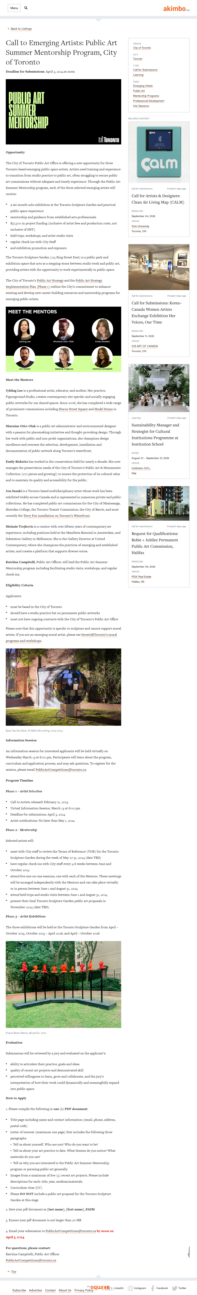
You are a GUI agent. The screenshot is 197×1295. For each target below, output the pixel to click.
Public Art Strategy (50, 280)
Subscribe (19, 1290)
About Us (65, 1290)
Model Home (103, 409)
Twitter (182, 1288)
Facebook (162, 1288)
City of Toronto (142, 47)
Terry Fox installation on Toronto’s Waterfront (56, 515)
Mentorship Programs (146, 96)
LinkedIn (118, 1288)
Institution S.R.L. (141, 468)
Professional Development (148, 101)
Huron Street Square (73, 409)
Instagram (139, 1288)
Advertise (35, 1290)
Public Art (139, 90)
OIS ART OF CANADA (145, 346)
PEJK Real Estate (141, 576)
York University (140, 226)
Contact (50, 1290)
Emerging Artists (143, 85)
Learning (138, 74)
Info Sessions (141, 106)
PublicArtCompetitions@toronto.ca (61, 769)
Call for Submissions (145, 69)
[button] (14, 8)
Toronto (137, 58)
